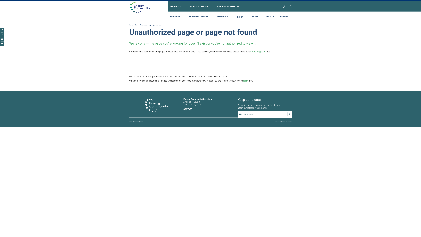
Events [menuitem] (283, 17)
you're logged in (257, 51)
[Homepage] (147, 7)
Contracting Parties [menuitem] (197, 17)
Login (283, 6)
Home (131, 25)
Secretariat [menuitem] (221, 17)
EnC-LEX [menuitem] (174, 6)
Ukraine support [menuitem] (227, 6)
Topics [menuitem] (253, 17)
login (245, 80)
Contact (187, 109)
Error (136, 25)
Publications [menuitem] (198, 6)
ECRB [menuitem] (240, 16)
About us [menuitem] (174, 17)
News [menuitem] (269, 17)
